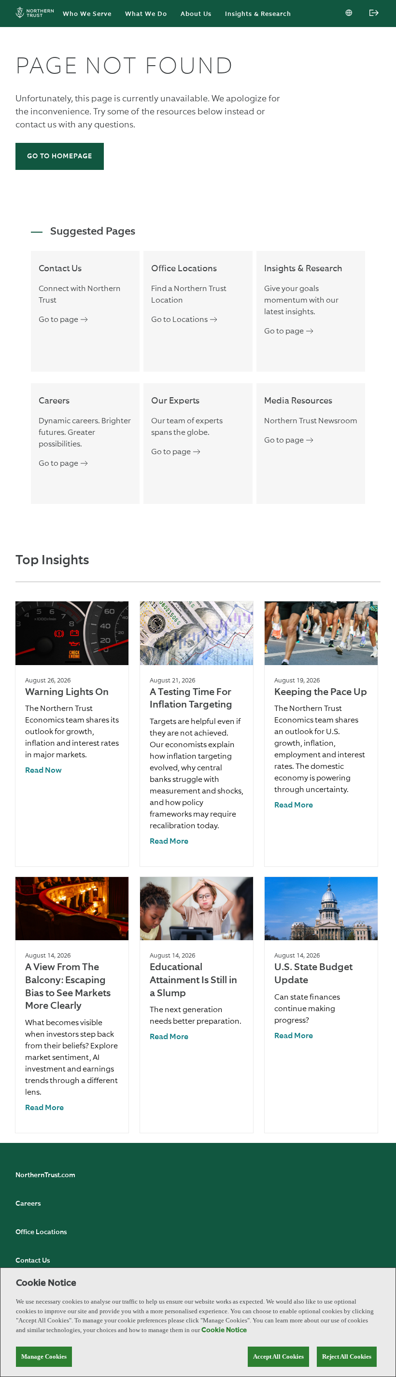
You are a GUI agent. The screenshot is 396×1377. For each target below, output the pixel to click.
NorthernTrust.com (45, 1175)
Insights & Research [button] (258, 14)
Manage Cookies (44, 1356)
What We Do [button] (146, 14)
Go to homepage (59, 156)
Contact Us (32, 1260)
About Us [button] (196, 14)
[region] (198, 1322)
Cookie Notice (224, 1330)
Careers (28, 1203)
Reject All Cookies (346, 1356)
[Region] (349, 13)
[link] (43, 771)
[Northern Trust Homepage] (37, 14)
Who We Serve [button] (87, 14)
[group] (72, 734)
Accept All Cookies (278, 1356)
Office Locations (41, 1232)
